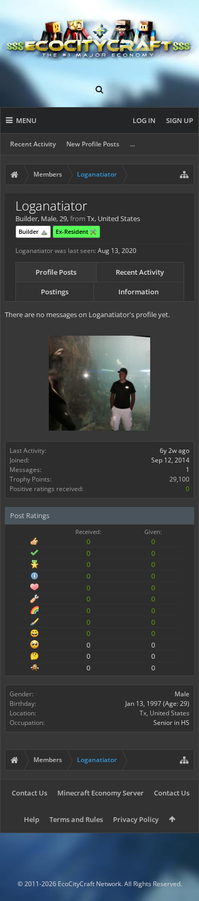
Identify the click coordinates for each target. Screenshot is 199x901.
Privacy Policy (136, 819)
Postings (54, 291)
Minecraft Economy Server (100, 793)
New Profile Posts (92, 143)
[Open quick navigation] (184, 174)
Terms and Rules (76, 819)
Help (31, 819)
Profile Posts (56, 272)
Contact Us (29, 793)
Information (138, 291)
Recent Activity (33, 143)
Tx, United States (164, 713)
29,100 (179, 479)
